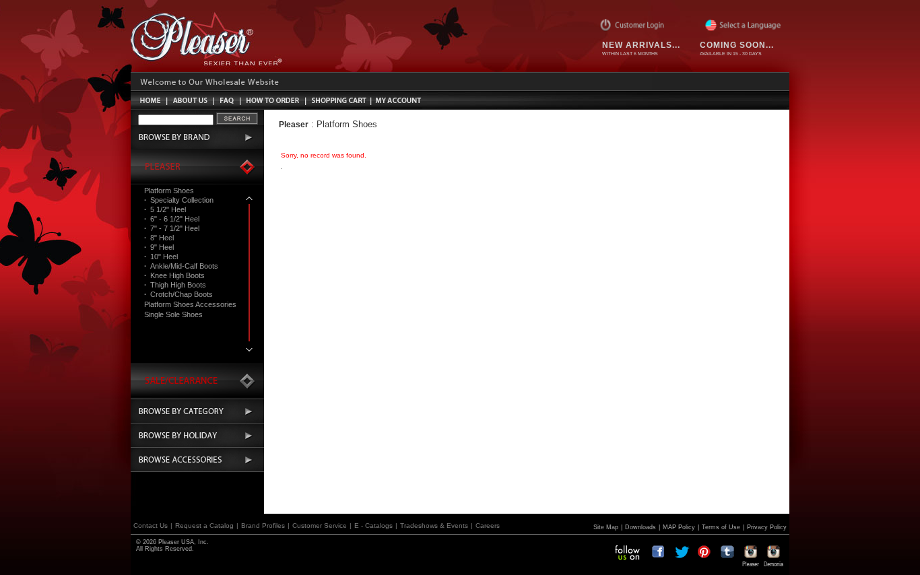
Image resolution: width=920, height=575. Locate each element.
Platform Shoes (169, 191)
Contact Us (150, 525)
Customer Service (319, 525)
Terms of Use (721, 527)
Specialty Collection (178, 200)
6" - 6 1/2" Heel (171, 219)
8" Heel (159, 238)
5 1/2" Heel (165, 209)
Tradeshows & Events (434, 525)
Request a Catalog (204, 525)
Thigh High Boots (175, 285)
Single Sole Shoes (173, 314)
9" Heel (159, 247)
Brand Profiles (263, 525)
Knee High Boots (174, 275)
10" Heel (161, 256)
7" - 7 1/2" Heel (171, 228)
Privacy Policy (767, 527)
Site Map (605, 527)
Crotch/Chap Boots (178, 294)
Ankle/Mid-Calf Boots (181, 266)
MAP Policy (679, 527)
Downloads (640, 527)
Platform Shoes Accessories (190, 304)
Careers (487, 525)
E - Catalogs (373, 525)
